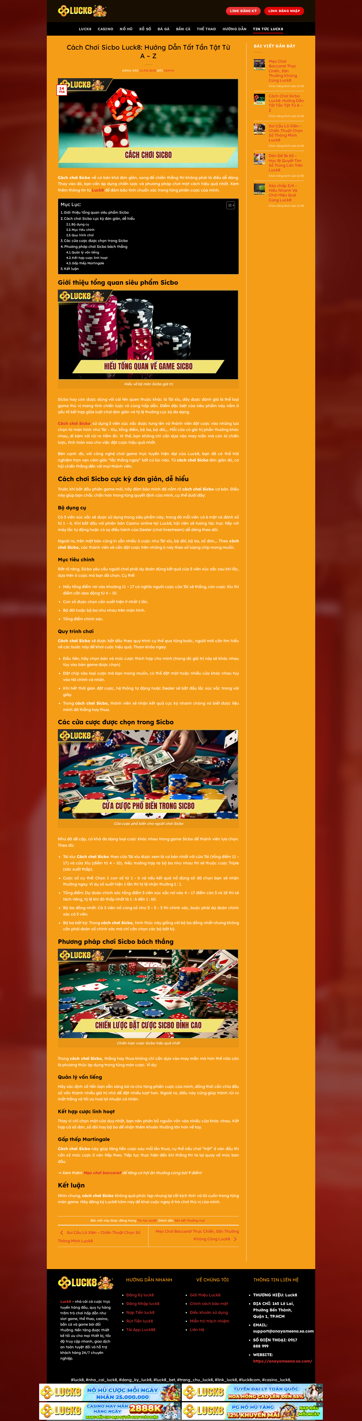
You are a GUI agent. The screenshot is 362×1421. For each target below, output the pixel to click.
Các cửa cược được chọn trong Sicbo (96, 240)
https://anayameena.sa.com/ (283, 1361)
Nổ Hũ (126, 29)
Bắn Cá (183, 29)
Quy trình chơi (83, 235)
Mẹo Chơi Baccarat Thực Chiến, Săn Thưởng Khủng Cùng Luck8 (283, 71)
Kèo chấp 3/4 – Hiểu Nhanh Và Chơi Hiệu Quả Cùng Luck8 (283, 192)
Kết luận (71, 268)
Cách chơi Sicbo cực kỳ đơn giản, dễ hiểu (99, 218)
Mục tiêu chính (83, 230)
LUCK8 (85, 29)
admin (169, 70)
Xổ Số (145, 29)
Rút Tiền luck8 (139, 1320)
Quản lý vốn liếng (85, 252)
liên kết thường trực (190, 1220)
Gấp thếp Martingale (88, 263)
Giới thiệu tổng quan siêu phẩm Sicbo (96, 212)
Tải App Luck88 (140, 1329)
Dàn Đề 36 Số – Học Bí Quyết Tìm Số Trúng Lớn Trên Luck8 (286, 162)
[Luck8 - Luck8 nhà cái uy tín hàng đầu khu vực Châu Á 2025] (82, 11)
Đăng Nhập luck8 (142, 1303)
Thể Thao (206, 29)
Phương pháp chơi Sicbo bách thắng (95, 246)
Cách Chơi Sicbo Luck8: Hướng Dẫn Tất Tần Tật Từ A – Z (286, 103)
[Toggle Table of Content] (228, 205)
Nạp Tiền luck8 (140, 1312)
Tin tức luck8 (268, 29)
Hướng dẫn (235, 29)
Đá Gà (163, 29)
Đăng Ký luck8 (140, 1294)
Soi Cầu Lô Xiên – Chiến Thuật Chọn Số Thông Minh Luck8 (286, 133)
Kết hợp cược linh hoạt (90, 258)
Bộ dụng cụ (80, 224)
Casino (105, 29)
